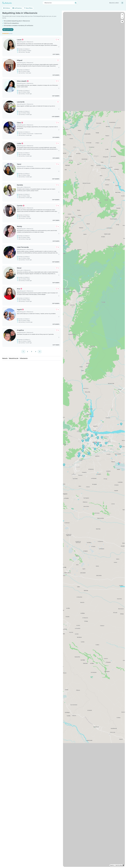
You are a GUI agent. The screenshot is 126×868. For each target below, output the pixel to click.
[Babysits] (7, 3)
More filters (29, 8)
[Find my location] (122, 21)
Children (7, 8)
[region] (94, 439)
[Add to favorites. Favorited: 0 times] (58, 60)
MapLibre (112, 865)
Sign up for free (7, 29)
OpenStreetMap (119, 865)
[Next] (40, 351)
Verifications (18, 8)
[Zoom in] (122, 14)
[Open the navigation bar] (122, 2)
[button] (82, 440)
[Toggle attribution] (123, 865)
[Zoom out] (122, 17)
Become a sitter (114, 2)
